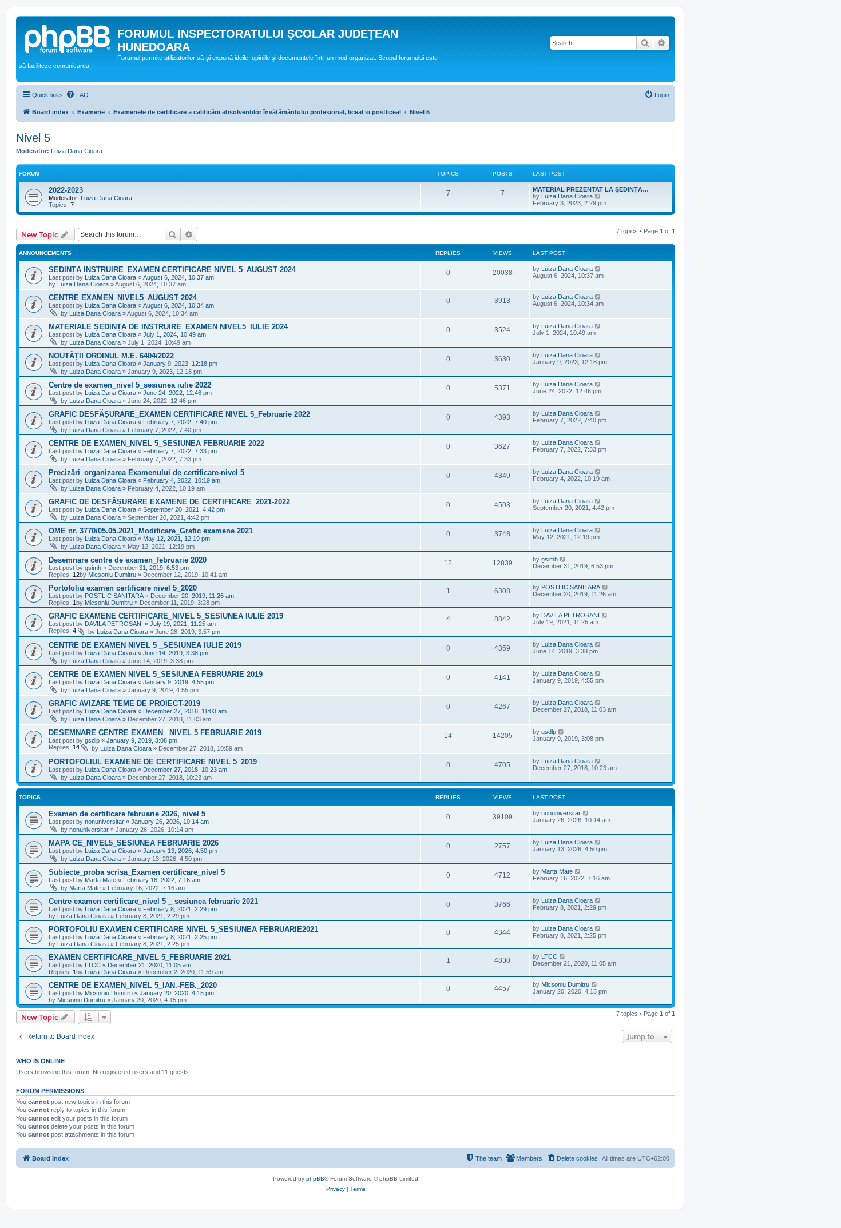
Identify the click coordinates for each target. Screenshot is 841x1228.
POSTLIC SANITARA (114, 595)
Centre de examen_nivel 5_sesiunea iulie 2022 (130, 385)
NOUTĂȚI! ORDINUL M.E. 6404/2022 (111, 356)
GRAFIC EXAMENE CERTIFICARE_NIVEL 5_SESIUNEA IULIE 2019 (166, 616)
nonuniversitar (104, 821)
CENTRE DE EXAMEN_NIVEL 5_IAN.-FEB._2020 (133, 985)
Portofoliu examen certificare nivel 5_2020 (123, 588)
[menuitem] (77, 95)
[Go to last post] (598, 268)
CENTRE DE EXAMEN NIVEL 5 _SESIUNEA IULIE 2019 (145, 645)
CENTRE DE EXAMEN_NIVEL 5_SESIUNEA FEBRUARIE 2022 (156, 443)
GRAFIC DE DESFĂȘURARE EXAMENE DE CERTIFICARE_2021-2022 (169, 501)
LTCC (93, 965)
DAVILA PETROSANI (114, 623)
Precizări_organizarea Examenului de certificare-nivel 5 (146, 472)
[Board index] (68, 37)
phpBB (315, 1178)
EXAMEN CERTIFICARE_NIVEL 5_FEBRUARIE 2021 (140, 957)
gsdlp (92, 740)
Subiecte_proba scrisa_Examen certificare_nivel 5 (137, 872)
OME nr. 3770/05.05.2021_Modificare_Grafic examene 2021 (151, 531)
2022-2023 (66, 190)
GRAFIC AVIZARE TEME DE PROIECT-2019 (124, 703)
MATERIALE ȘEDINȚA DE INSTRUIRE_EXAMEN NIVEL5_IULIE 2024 (168, 326)
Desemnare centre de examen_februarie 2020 (128, 560)
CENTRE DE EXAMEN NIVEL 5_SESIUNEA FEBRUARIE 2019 (156, 674)
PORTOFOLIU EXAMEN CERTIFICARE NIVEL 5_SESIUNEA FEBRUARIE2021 (183, 929)
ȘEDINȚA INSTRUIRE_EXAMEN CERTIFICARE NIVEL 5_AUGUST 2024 (172, 269)
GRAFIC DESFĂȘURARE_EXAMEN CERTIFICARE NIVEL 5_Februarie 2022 (179, 414)
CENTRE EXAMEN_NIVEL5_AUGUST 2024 (123, 297)
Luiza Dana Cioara (76, 150)
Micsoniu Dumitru (112, 574)
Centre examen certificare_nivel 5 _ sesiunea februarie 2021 (153, 901)
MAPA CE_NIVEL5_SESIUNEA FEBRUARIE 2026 (134, 843)
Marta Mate (100, 879)
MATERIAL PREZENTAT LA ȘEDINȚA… (591, 189)
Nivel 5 (33, 137)
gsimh (93, 567)
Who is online (40, 1061)
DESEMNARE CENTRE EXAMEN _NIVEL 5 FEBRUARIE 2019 (155, 732)
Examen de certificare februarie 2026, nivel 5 (127, 814)
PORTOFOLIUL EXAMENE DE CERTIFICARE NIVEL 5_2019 (153, 761)
